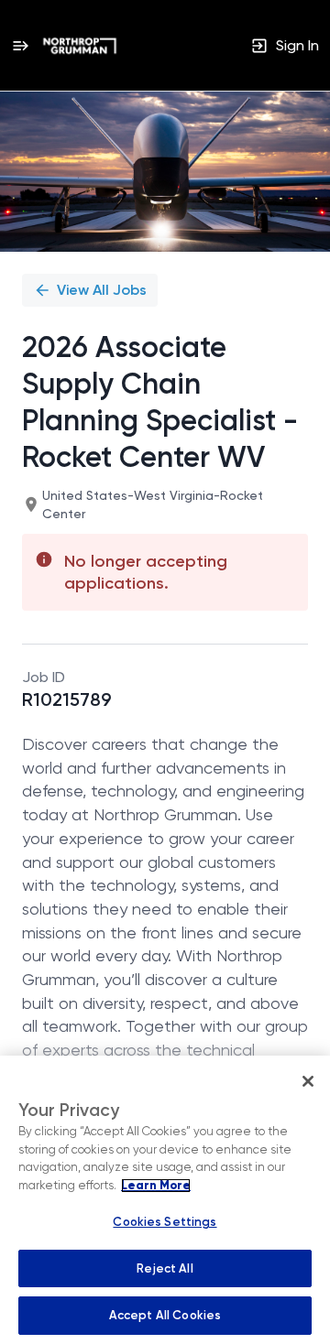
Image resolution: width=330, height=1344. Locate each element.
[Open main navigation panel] (20, 45)
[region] (165, 1200)
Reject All (164, 1268)
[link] (80, 46)
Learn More (156, 1185)
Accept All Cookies (165, 1315)
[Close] (308, 1081)
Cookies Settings (164, 1222)
